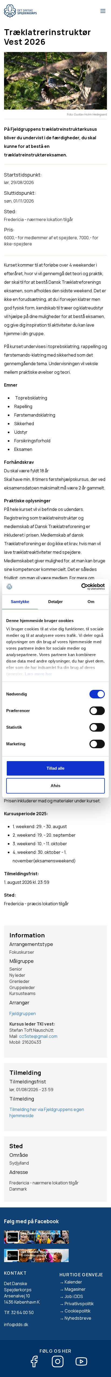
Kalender (73, 1282)
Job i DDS (74, 1296)
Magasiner (75, 1289)
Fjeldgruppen (22, 1013)
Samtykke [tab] (20, 601)
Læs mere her (38, 674)
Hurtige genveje (81, 1275)
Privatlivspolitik (79, 1304)
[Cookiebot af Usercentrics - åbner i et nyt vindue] (81, 586)
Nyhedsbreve (78, 1318)
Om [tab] (91, 601)
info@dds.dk (16, 1324)
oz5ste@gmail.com (38, 1036)
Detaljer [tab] (55, 601)
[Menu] (102, 11)
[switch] (97, 710)
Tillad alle (55, 768)
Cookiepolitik (78, 1311)
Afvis (55, 785)
